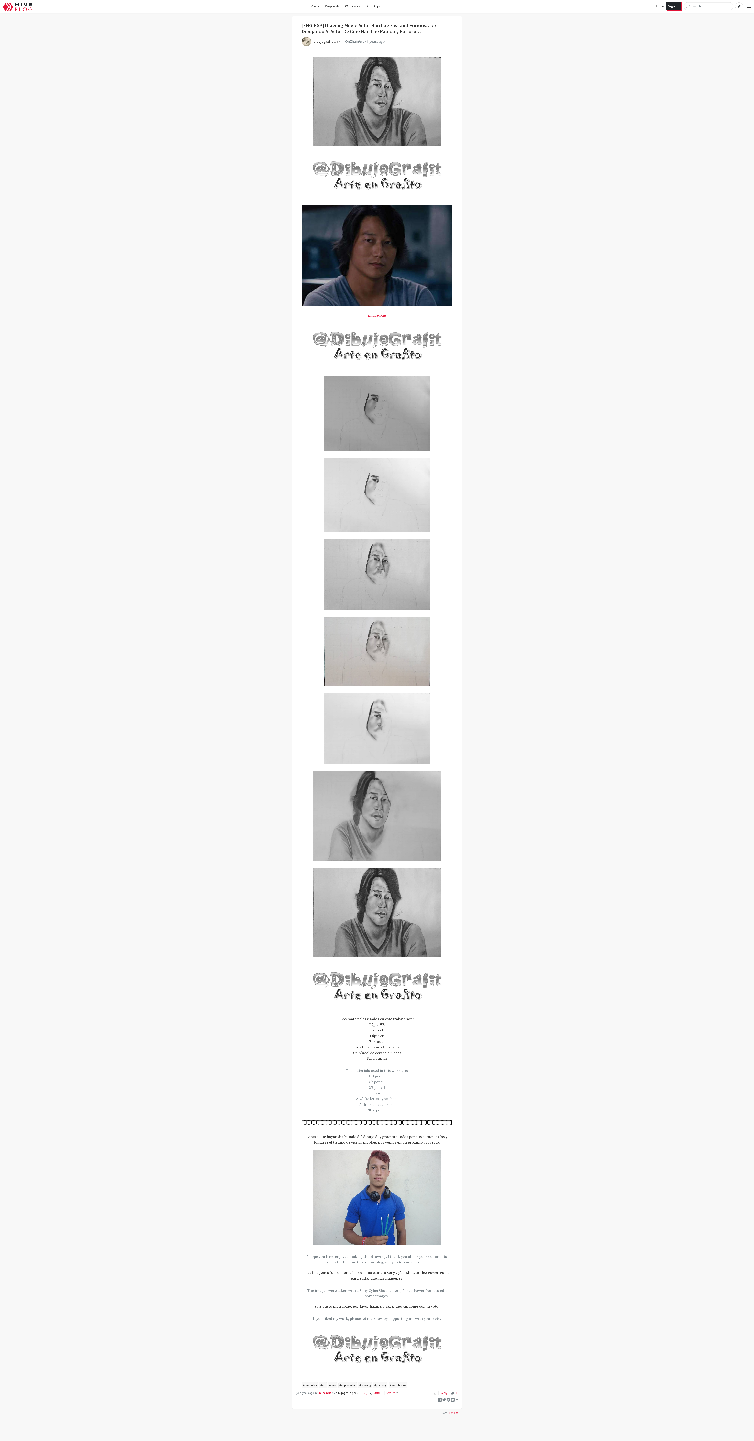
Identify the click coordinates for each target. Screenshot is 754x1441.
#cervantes (310, 1385)
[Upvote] (366, 1393)
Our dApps (373, 6)
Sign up (673, 6)
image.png (377, 315)
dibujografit (325, 41)
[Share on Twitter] (444, 1399)
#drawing (365, 1385)
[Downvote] (370, 1393)
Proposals (332, 6)
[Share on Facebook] (440, 1399)
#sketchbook (398, 1385)
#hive (332, 1385)
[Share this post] (456, 1399)
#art (323, 1385)
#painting (380, 1385)
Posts (315, 6)
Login (660, 6)
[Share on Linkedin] (453, 1399)
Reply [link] (443, 1393)
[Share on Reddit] (448, 1399)
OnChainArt (354, 41)
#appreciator (347, 1385)
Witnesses (352, 6)
